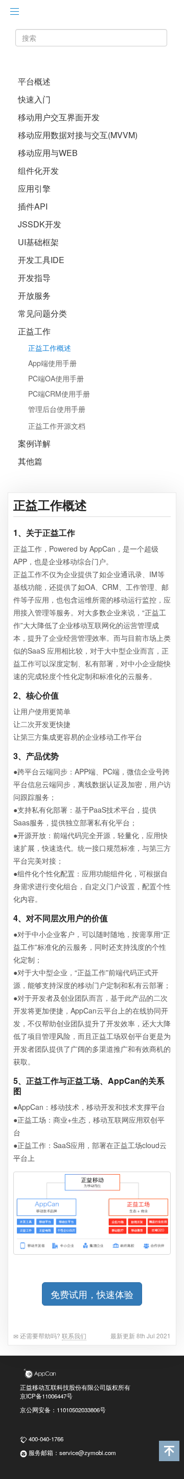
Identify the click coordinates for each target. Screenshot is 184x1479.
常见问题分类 (42, 313)
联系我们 (74, 1335)
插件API (33, 206)
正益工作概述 (49, 348)
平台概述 (34, 81)
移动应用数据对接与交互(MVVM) (77, 135)
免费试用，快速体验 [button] (92, 1294)
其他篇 (30, 461)
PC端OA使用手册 (56, 378)
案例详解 (34, 443)
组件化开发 (38, 171)
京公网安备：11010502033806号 (63, 1410)
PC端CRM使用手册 (59, 393)
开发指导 (34, 278)
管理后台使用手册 (56, 409)
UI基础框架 (38, 242)
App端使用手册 (52, 363)
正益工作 (34, 331)
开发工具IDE (41, 260)
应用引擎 (34, 189)
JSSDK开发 (39, 224)
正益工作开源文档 (56, 426)
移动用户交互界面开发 (59, 117)
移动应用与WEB (48, 153)
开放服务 (34, 296)
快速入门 (34, 99)
